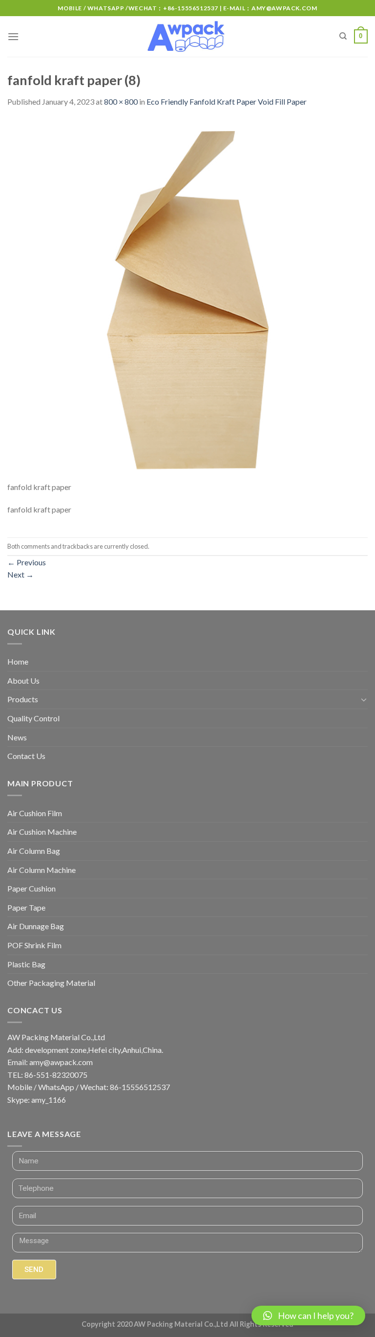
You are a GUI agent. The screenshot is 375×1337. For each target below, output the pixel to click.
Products (22, 699)
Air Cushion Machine (42, 831)
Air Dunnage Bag (35, 926)
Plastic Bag (26, 964)
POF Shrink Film (34, 945)
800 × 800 (121, 101)
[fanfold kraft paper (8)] (187, 299)
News (17, 737)
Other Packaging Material (51, 982)
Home (17, 661)
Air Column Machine (41, 869)
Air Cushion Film (34, 813)
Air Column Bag (33, 850)
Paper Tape (26, 907)
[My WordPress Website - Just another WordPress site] (187, 36)
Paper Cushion (31, 888)
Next (20, 574)
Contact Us (26, 755)
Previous (26, 562)
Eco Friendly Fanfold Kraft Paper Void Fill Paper (226, 101)
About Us (23, 680)
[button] (308, 1315)
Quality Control (33, 718)
